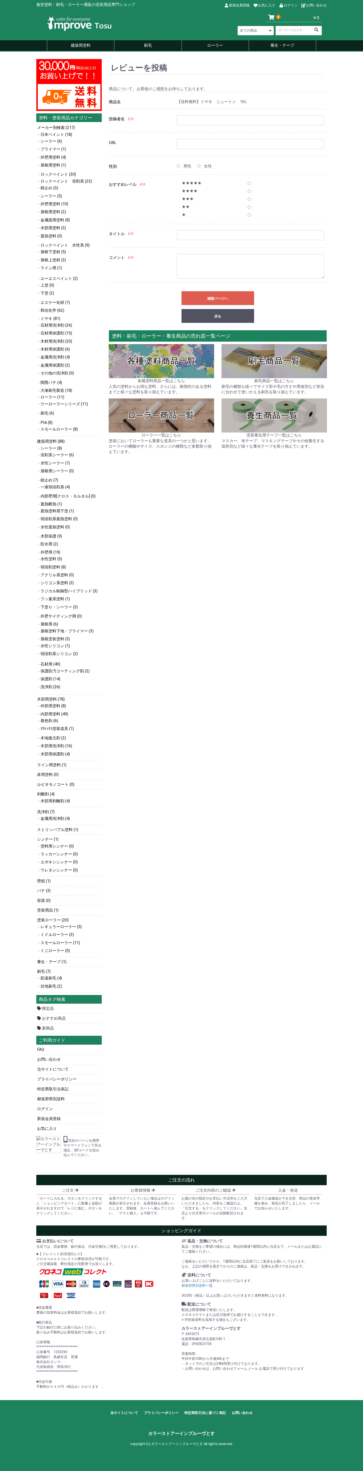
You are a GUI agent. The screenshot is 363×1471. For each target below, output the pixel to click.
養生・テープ (282, 45)
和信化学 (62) (52, 310)
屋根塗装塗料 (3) (55, 639)
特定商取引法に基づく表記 (205, 1413)
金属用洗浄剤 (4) (55, 357)
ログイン (45, 1108)
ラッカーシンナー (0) (59, 854)
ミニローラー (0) (55, 950)
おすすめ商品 (53, 1018)
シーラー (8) (51, 448)
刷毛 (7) (44, 971)
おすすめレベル (123, 184)
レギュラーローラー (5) (61, 926)
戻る (217, 316)
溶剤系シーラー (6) (57, 455)
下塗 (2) (47, 293)
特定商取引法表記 (53, 1089)
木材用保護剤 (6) (55, 349)
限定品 (47, 1008)
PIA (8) (46, 422)
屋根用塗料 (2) (53, 211)
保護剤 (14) (50, 679)
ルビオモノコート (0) (55, 784)
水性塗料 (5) (51, 559)
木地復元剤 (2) (53, 738)
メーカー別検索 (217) (56, 127)
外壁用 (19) (50, 552)
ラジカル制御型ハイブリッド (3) (69, 591)
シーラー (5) (51, 196)
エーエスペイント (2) (59, 278)
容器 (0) (44, 900)
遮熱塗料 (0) (51, 236)
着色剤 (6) (49, 720)
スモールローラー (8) (59, 429)
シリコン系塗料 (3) (57, 582)
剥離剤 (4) (46, 794)
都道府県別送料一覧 (197, 1285)
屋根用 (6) (49, 624)
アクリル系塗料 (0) (57, 575)
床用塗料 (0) (48, 774)
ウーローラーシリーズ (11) (64, 404)
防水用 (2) (49, 544)
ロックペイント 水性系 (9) (65, 245)
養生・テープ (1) (51, 961)
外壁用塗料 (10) (54, 204)
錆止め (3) (49, 188)
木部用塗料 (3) (53, 228)
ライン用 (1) (51, 268)
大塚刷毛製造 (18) (56, 390)
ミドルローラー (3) (57, 934)
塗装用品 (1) (48, 910)
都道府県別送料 (51, 1099)
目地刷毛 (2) (51, 986)
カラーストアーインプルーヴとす (181, 1433)
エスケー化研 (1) (55, 302)
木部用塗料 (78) (51, 699)
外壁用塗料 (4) (53, 157)
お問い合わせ (49, 1059)
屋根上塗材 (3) (53, 260)
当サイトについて (53, 1069)
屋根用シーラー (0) (57, 471)
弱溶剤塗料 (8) (53, 567)
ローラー (215, 45)
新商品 (47, 1028)
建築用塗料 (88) (51, 441)
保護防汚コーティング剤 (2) (65, 671)
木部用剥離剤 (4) (55, 801)
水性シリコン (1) (55, 645)
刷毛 (148, 45)
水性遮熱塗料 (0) (55, 527)
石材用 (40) (50, 664)
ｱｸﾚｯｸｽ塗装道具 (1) (57, 728)
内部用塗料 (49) (54, 714)
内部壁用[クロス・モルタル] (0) (68, 496)
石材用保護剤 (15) (56, 333)
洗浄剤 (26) (50, 686)
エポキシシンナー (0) (59, 862)
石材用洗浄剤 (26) (56, 325)
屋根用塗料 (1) (53, 165)
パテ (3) (44, 890)
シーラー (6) (51, 141)
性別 (113, 166)
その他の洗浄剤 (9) (57, 373)
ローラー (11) (52, 397)
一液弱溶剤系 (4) (55, 487)
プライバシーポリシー (57, 1079)
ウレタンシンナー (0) (59, 870)
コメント (117, 257)
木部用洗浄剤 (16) (56, 746)
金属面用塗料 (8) (55, 220)
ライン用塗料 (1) (51, 765)
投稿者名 (117, 119)
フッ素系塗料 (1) (55, 599)
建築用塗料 (81, 45)
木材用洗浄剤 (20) (56, 341)
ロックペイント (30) (58, 174)
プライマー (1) (53, 149)
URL (112, 142)
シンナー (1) (48, 839)
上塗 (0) (47, 285)
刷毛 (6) (47, 413)
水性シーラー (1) (55, 463)
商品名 (115, 102)
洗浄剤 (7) (46, 811)
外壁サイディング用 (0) (61, 616)
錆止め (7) (49, 480)
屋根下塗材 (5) (53, 251)
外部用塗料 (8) (53, 706)
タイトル (117, 233)
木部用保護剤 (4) (55, 754)
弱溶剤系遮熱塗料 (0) (59, 519)
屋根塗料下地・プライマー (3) (67, 631)
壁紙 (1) (44, 881)
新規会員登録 (49, 1118)
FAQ (40, 1049)
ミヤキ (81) (50, 318)
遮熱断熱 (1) (51, 504)
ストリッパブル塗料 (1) (57, 829)
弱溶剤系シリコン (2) (59, 653)
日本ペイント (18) (56, 134)
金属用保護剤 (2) (55, 365)
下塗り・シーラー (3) (59, 607)
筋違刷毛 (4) (51, 978)
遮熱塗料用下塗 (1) (57, 511)
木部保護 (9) (51, 536)
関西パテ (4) (51, 382)
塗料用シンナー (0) (57, 846)
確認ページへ (217, 298)
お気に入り (47, 1128)
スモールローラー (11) (60, 942)
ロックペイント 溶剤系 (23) (66, 181)
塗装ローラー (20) (53, 920)
